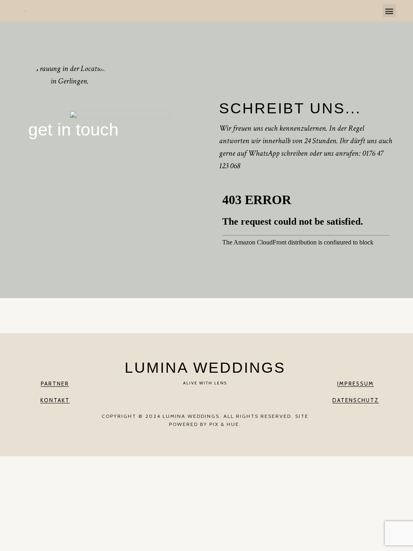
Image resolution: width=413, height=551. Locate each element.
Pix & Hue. (225, 424)
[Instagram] (213, 400)
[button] (389, 10)
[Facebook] (197, 400)
